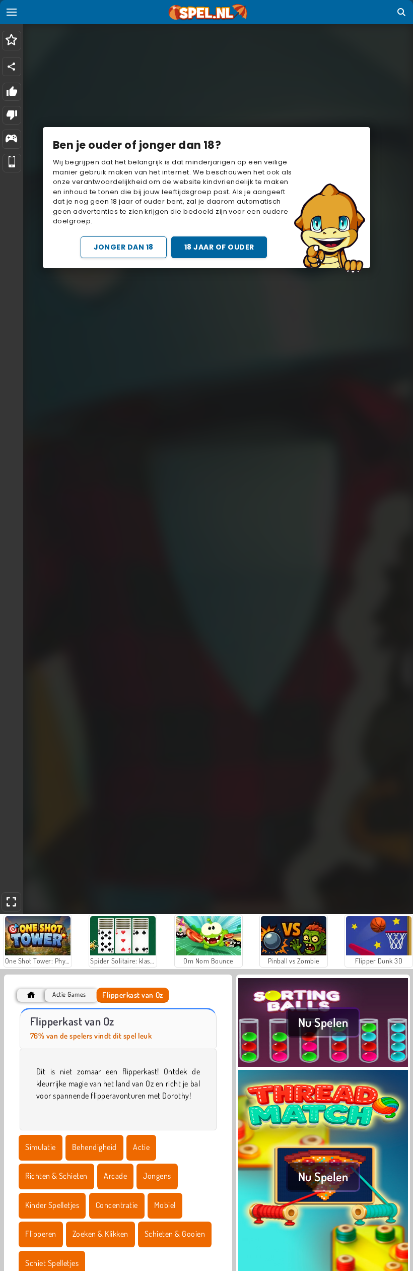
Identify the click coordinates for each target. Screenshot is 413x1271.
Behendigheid (94, 1147)
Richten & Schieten (56, 1176)
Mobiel (165, 1205)
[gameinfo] (11, 139)
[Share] (11, 66)
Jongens (157, 1176)
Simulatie (40, 1147)
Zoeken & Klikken (100, 1234)
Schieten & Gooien (175, 1234)
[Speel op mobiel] (12, 163)
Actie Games (69, 994)
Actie (141, 1147)
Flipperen (40, 1234)
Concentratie (117, 1205)
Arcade (115, 1176)
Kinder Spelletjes (52, 1205)
